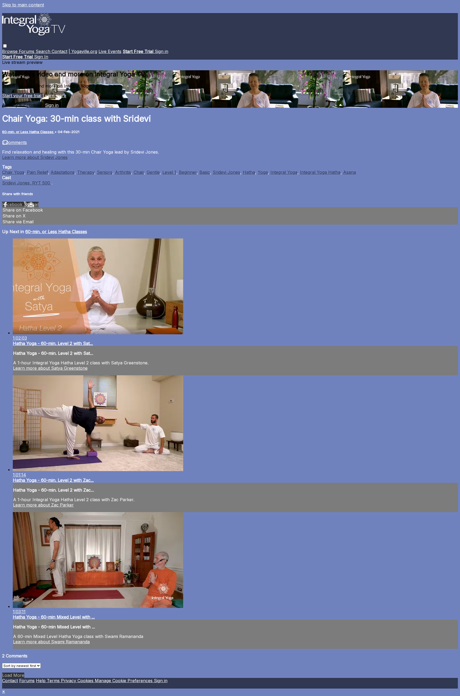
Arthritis (123, 172)
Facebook (13, 204)
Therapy (85, 172)
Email (33, 204)
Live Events (109, 51)
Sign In (41, 56)
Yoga (263, 172)
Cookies (86, 680)
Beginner (188, 172)
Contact (59, 51)
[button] (5, 46)
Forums (27, 51)
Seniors (104, 172)
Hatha (249, 172)
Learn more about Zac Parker (43, 505)
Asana (349, 172)
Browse (10, 51)
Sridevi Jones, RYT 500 (26, 183)
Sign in (161, 51)
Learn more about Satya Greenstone (50, 368)
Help (41, 680)
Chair (139, 172)
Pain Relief (37, 172)
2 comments (14, 142)
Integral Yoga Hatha (320, 172)
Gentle (153, 172)
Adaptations (63, 172)
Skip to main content (23, 4)
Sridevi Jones (226, 172)
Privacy (69, 680)
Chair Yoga (13, 172)
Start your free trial (22, 95)
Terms (54, 680)
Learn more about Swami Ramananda (51, 641)
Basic (204, 172)
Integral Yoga (283, 172)
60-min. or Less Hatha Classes (28, 132)
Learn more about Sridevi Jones (35, 157)
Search (44, 51)
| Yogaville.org (83, 51)
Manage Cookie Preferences (124, 680)
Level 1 (169, 172)
